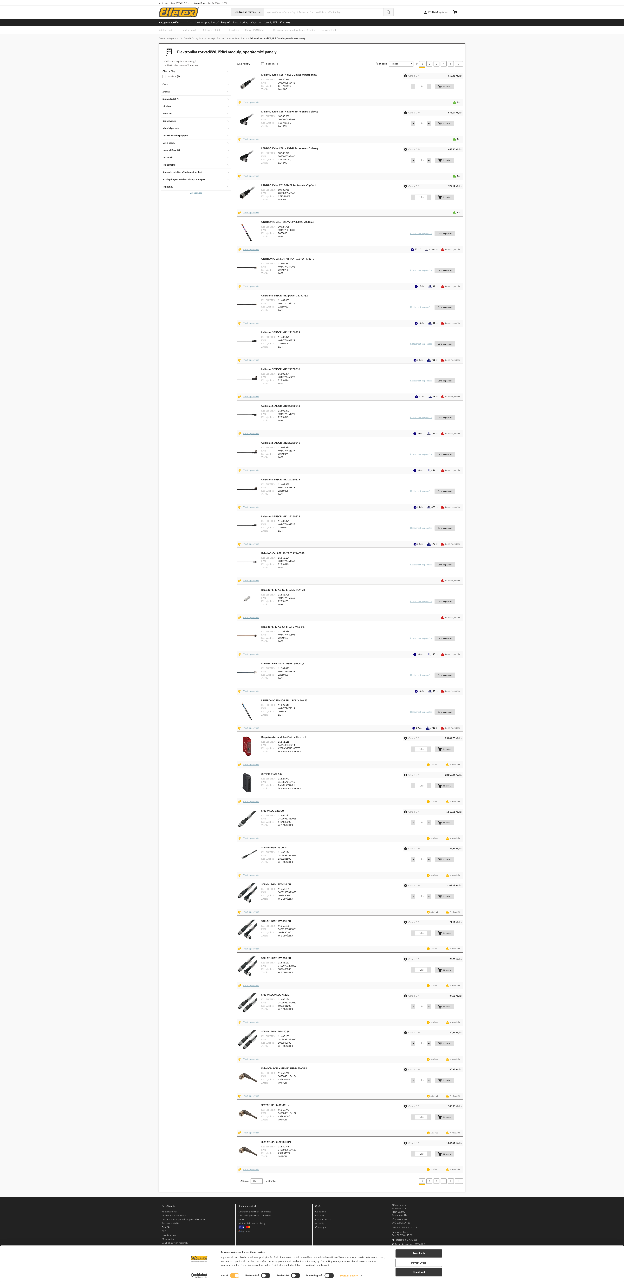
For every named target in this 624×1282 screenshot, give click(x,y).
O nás (189, 22)
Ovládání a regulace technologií (199, 38)
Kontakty (285, 22)
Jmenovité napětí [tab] (171, 150)
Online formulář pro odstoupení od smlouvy (183, 1219)
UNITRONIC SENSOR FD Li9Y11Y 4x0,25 (284, 700)
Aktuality (319, 1223)
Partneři (225, 22)
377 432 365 (181, 3)
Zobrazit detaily (349, 1275)
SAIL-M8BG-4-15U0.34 (274, 847)
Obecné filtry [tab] (168, 71)
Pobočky (166, 1227)
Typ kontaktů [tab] (169, 165)
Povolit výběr (418, 1262)
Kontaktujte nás (169, 1212)
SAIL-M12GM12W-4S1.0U (276, 921)
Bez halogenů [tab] (169, 121)
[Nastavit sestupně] (416, 63)
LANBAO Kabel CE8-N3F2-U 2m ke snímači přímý (289, 75)
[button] (249, 102)
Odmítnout (419, 1272)
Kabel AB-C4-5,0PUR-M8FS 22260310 (283, 553)
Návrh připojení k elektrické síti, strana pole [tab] (183, 179)
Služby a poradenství (207, 22)
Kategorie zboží (168, 22)
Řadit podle (381, 64)
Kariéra (244, 22)
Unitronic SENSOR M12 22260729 (280, 332)
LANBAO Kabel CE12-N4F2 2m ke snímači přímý (288, 185)
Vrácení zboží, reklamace (174, 1216)
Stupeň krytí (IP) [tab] (170, 99)
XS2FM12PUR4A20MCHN (276, 1142)
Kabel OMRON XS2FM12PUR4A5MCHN (284, 1068)
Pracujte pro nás (323, 1219)
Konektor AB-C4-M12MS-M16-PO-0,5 (282, 663)
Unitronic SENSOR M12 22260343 (280, 406)
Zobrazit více (196, 193)
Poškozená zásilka (170, 1223)
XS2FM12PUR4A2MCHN (275, 1105)
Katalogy (256, 22)
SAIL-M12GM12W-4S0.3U (276, 958)
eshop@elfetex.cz (200, 3)
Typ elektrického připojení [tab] (175, 136)
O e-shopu (320, 1227)
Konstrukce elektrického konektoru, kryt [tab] (182, 172)
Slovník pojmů (169, 1235)
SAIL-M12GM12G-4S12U (275, 995)
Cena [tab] (165, 84)
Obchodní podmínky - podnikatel (255, 1212)
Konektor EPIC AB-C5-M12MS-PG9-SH (283, 590)
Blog (235, 22)
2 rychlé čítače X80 (271, 774)
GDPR (242, 1219)
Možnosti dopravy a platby (252, 1223)
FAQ (164, 1231)
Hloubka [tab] (166, 106)
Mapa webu (168, 1239)
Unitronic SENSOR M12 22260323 (280, 516)
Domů (162, 38)
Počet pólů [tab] (167, 114)
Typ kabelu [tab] (167, 158)
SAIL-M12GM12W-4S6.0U (276, 884)
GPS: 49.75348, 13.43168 (404, 1227)
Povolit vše (419, 1253)
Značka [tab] (166, 92)
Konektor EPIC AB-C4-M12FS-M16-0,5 (283, 627)
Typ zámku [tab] (167, 187)
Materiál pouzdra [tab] (170, 128)
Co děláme (320, 1212)
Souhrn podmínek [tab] (247, 1206)
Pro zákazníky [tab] (168, 1206)
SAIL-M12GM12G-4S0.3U (275, 1031)
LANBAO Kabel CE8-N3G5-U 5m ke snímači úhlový (289, 112)
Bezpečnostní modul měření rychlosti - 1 (283, 737)
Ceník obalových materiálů (175, 1243)
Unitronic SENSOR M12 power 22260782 (284, 295)
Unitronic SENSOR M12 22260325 (280, 479)
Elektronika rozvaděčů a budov (232, 38)
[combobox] (324, 12)
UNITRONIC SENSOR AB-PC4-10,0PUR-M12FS (287, 259)
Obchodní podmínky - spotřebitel (255, 1216)
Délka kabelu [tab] (168, 143)
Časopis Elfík (270, 22)
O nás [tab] (318, 1206)
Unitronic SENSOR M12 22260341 (280, 443)
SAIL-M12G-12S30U (272, 811)
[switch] (265, 1275)
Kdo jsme (319, 1216)
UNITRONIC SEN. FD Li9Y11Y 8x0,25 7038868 (287, 222)
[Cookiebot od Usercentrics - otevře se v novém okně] (199, 1275)
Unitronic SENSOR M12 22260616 (280, 369)
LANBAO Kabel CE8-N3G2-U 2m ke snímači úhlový (289, 148)
